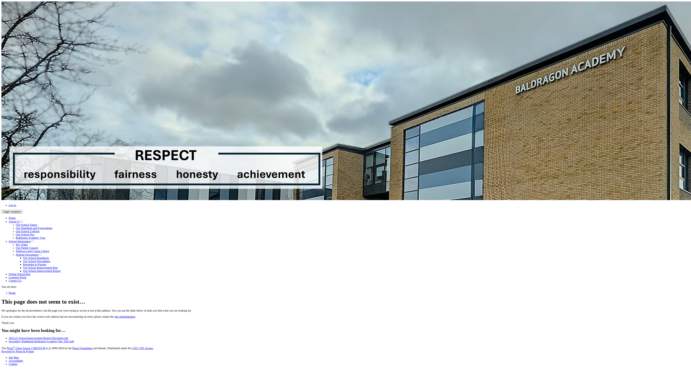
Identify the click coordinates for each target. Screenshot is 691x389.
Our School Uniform (27, 231)
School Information (20, 241)
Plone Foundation (82, 348)
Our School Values (26, 224)
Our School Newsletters (36, 261)
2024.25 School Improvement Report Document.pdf (38, 338)
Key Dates (22, 244)
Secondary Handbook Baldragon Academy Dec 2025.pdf (41, 341)
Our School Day (25, 234)
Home (12, 218)
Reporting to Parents (34, 264)
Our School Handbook (36, 258)
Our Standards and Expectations (34, 228)
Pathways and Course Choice (32, 251)
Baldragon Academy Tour (30, 237)
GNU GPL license (142, 348)
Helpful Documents (27, 254)
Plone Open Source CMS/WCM (26, 348)
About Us (14, 221)
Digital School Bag (19, 274)
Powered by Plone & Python (17, 351)
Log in (12, 205)
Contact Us (15, 280)
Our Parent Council (27, 247)
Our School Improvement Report (41, 270)
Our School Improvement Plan (40, 267)
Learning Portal (17, 277)
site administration (125, 316)
